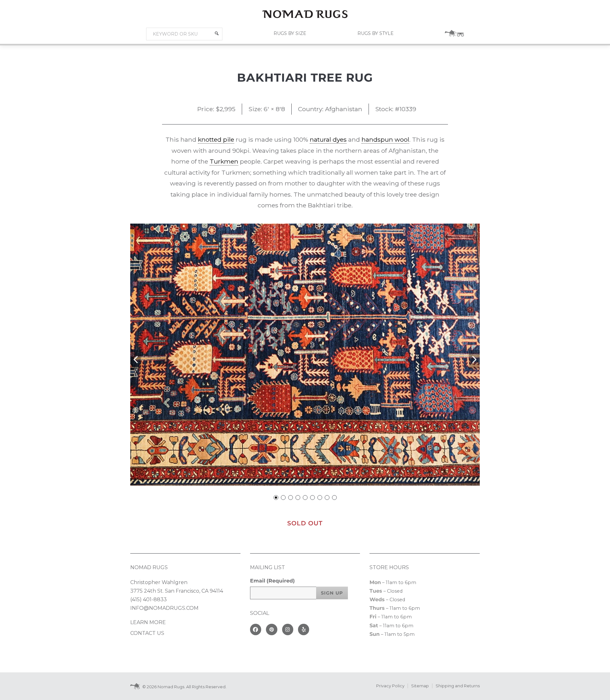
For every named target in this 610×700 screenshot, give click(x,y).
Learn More (148, 622)
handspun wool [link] (385, 139)
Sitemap (420, 685)
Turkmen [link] (224, 161)
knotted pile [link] (216, 139)
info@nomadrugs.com (164, 608)
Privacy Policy (390, 685)
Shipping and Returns (458, 685)
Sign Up (332, 593)
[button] (216, 33)
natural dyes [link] (328, 139)
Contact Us (147, 633)
